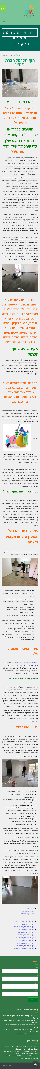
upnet (9, 1065)
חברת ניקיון (30, 908)
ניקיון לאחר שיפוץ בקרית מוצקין (24, 948)
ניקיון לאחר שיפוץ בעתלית (26, 932)
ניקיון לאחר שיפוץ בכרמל (26, 929)
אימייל (36, 975)
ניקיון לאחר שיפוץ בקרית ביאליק (24, 940)
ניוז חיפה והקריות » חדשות (26, 1010)
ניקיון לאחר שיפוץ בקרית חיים (24, 943)
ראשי (20, 55)
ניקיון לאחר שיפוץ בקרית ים (25, 946)
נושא (36, 991)
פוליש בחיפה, (19, 337)
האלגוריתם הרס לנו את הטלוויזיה (26, 1034)
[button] (3, 8)
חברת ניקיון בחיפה (28, 911)
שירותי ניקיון (32, 1041)
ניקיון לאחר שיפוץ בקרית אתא (24, 938)
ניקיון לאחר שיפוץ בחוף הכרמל (24, 921)
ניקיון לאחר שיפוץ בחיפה (26, 924)
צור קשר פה (20, 402)
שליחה (33, 999)
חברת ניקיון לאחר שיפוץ (20, 300)
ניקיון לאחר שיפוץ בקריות (26, 935)
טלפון (36, 983)
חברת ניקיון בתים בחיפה (26, 914)
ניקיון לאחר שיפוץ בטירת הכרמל (24, 927)
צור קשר (11, 342)
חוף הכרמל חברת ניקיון (31, 662)
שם (37, 967)
